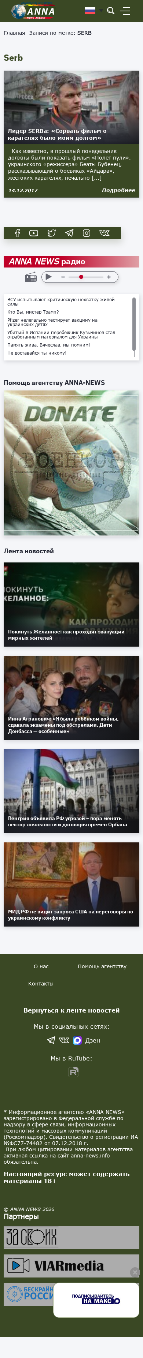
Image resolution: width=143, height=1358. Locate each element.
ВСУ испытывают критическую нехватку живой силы (61, 302)
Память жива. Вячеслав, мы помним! (48, 345)
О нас (41, 966)
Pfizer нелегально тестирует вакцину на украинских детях (52, 322)
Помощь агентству (102, 966)
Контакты (41, 983)
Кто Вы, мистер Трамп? (33, 312)
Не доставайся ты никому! (37, 353)
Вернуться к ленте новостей (71, 1010)
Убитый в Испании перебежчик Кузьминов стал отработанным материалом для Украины (61, 334)
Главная (14, 33)
